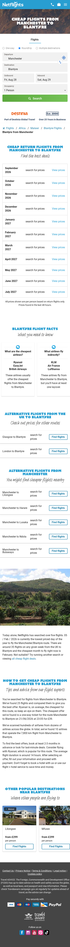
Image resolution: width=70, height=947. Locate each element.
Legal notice (60, 870)
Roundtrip (27, 48)
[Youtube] (34, 932)
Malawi (35, 128)
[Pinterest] (40, 932)
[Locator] (64, 58)
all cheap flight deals (24, 658)
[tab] (35, 39)
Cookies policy (35, 874)
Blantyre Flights (53, 128)
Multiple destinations (49, 48)
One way (10, 48)
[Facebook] (22, 932)
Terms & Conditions (42, 870)
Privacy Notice (23, 870)
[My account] (59, 4)
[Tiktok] (46, 932)
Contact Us (8, 870)
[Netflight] (13, 4)
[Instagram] (28, 932)
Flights (9, 128)
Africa (22, 128)
